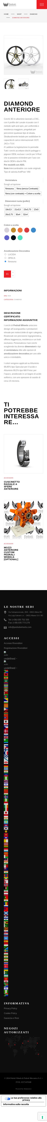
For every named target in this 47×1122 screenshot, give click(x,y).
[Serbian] (23, 916)
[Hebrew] (23, 784)
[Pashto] (23, 888)
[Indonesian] (23, 803)
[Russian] (23, 906)
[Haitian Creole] (23, 775)
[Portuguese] (23, 897)
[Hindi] (23, 787)
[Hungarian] (23, 793)
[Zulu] (23, 994)
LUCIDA (12, 254)
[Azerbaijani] (23, 687)
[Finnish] (23, 749)
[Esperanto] (23, 740)
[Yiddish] (23, 988)
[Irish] (23, 806)
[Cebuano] (23, 709)
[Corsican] (23, 721)
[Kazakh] (23, 822)
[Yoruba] (23, 991)
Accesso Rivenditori (13, 643)
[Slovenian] (23, 935)
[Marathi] (23, 872)
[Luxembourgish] (23, 850)
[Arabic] (23, 680)
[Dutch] (23, 734)
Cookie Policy (10, 1013)
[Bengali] (23, 696)
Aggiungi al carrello (19, 281)
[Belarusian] (23, 693)
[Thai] (23, 963)
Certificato (12, 316)
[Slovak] (23, 931)
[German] (23, 765)
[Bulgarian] (23, 702)
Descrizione (12, 313)
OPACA (11, 258)
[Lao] (23, 837)
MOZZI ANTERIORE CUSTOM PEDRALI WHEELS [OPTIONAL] (11, 553)
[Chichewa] (23, 712)
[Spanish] (23, 941)
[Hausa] (23, 778)
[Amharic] (23, 677)
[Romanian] (23, 903)
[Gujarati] (23, 771)
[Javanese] (23, 815)
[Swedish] (23, 950)
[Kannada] (23, 818)
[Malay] (23, 859)
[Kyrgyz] (23, 834)
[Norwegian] (23, 884)
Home (6, 14)
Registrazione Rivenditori (15, 648)
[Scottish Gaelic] (23, 913)
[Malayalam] (23, 862)
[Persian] (23, 891)
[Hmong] (23, 790)
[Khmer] (23, 825)
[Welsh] (23, 982)
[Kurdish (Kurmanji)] (23, 831)
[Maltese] (23, 866)
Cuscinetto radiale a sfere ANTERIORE (12, 485)
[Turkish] (23, 966)
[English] (23, 737)
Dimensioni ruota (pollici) (17, 201)
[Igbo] (23, 800)
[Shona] (23, 922)
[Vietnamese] (23, 979)
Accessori (8, 478)
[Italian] (23, 809)
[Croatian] (23, 724)
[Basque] (23, 690)
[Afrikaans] (23, 671)
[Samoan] (23, 909)
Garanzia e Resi (11, 1018)
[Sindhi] (23, 925)
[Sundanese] (23, 944)
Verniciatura (11, 180)
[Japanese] (23, 812)
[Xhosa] (23, 985)
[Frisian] (23, 756)
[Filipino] (23, 746)
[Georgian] (23, 762)
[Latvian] (23, 844)
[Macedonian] (23, 853)
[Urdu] (23, 972)
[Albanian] (23, 674)
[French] (23, 753)
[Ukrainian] (23, 969)
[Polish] (23, 894)
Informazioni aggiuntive (21, 320)
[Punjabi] (23, 900)
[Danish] (23, 731)
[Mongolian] (23, 875)
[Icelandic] (23, 797)
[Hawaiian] (23, 781)
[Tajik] (23, 953)
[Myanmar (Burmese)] (23, 878)
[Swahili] (23, 947)
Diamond (33, 14)
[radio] (9, 189)
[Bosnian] (23, 699)
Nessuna (12, 261)
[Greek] (23, 768)
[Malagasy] (23, 856)
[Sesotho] (23, 919)
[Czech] (23, 727)
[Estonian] (23, 743)
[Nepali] (23, 881)
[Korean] (23, 828)
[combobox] (12, 184)
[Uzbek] (23, 975)
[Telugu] (23, 960)
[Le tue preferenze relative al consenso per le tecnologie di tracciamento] (42, 1117)
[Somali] (23, 938)
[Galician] (23, 759)
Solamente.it (27, 1089)
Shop (19, 14)
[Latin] (23, 840)
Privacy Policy (10, 1008)
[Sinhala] (23, 928)
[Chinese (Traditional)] (23, 718)
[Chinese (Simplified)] (23, 715)
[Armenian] (23, 684)
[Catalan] (23, 706)
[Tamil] (23, 957)
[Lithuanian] (23, 847)
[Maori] (23, 869)
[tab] (15, 313)
